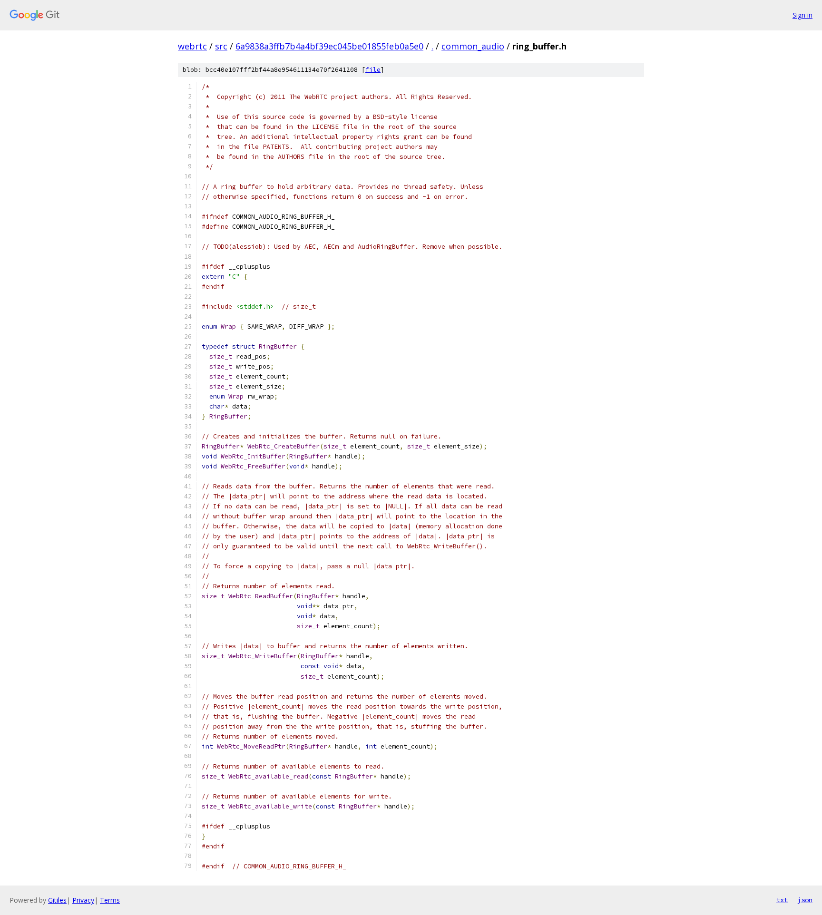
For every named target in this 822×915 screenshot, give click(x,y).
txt (782, 900)
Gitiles (57, 900)
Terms (110, 900)
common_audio (472, 46)
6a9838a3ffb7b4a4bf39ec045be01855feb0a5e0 (329, 46)
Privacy (83, 900)
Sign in (802, 14)
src (221, 46)
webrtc (192, 46)
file (373, 70)
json (804, 900)
